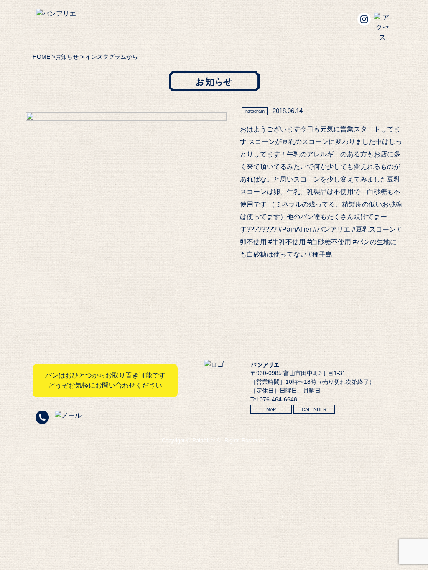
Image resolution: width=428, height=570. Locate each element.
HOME (41, 56)
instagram (255, 110)
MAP (271, 409)
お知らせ (67, 56)
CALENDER (314, 409)
